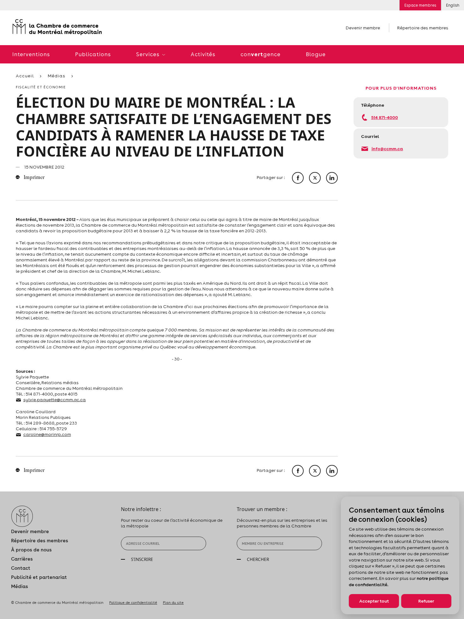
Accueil (25, 76)
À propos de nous (31, 550)
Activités (203, 54)
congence (261, 54)
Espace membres (420, 5)
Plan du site (173, 602)
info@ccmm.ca (387, 149)
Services (148, 54)
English (452, 5)
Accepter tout (374, 601)
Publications (93, 54)
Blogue (316, 54)
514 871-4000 (384, 117)
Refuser (426, 601)
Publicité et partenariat (39, 577)
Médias (56, 76)
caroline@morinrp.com (47, 434)
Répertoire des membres (422, 28)
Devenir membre (363, 28)
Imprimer (34, 177)
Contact (20, 568)
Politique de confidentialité (133, 602)
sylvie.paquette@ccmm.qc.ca (54, 399)
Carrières (22, 559)
